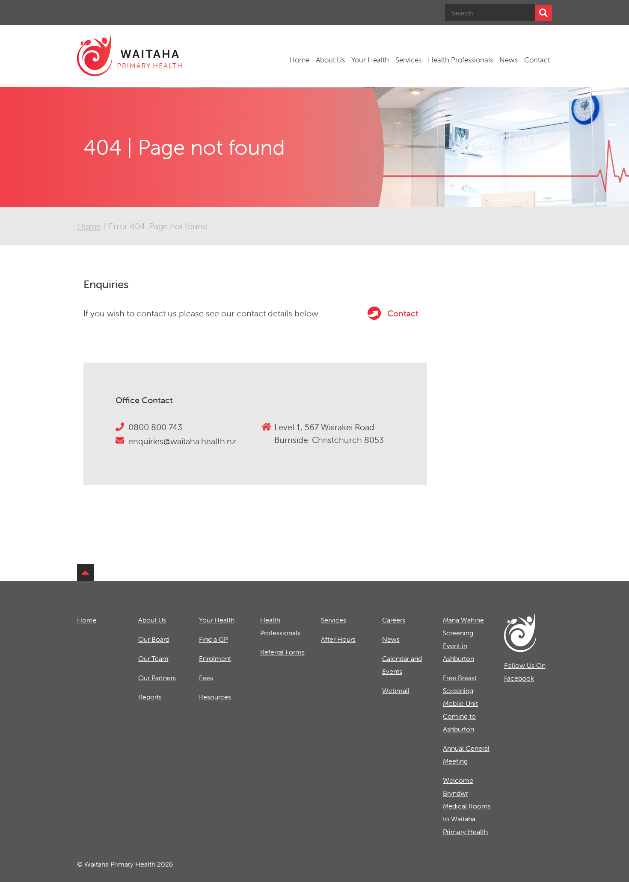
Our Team (153, 658)
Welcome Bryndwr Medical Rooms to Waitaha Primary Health (467, 806)
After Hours (338, 639)
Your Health (370, 60)
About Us (330, 60)
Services (408, 60)
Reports (150, 697)
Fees (206, 677)
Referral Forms (282, 652)
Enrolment (215, 658)
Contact (537, 60)
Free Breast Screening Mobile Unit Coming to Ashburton (460, 703)
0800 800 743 (155, 427)
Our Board (153, 639)
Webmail (395, 690)
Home (299, 60)
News (508, 60)
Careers (393, 620)
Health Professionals (460, 60)
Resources (215, 697)
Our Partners (157, 677)
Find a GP (213, 639)
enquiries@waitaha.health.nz (182, 441)
